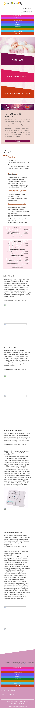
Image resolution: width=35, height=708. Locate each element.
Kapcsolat (18, 26)
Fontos (17, 33)
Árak (17, 22)
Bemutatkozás (17, 15)
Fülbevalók (17, 18)
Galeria (17, 24)
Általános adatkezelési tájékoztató (17, 706)
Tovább (17, 141)
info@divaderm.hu (28, 12)
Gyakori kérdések (17, 31)
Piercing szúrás (17, 20)
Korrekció (17, 29)
